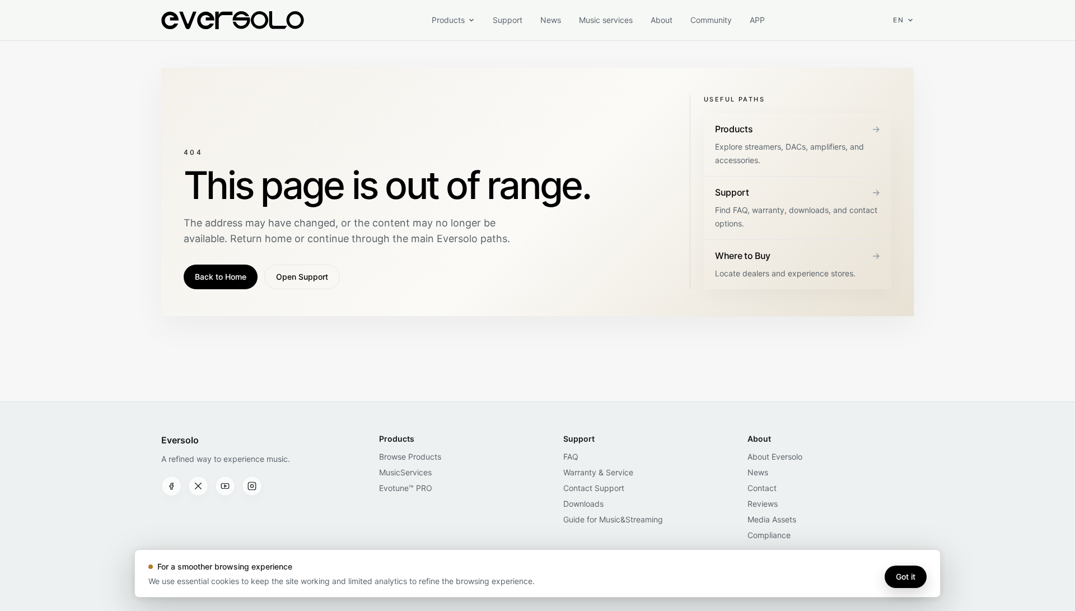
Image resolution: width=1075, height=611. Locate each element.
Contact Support (593, 488)
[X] (198, 486)
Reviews (762, 503)
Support (507, 20)
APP (757, 20)
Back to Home (220, 276)
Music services (606, 20)
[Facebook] (171, 486)
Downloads (583, 503)
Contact (762, 488)
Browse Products (410, 456)
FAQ (570, 456)
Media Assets (771, 519)
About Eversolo (774, 456)
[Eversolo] (232, 20)
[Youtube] (225, 486)
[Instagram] (252, 486)
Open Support (302, 276)
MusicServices (405, 472)
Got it (905, 576)
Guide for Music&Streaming (613, 519)
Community (711, 20)
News (550, 20)
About (661, 20)
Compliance (769, 535)
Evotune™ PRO (405, 488)
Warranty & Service (598, 472)
